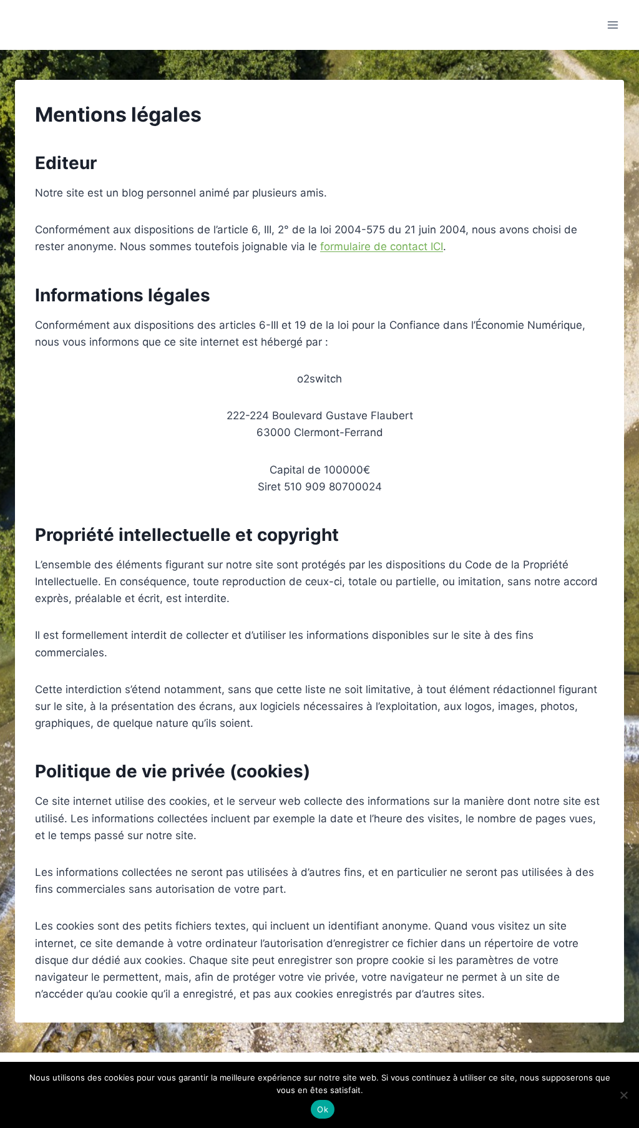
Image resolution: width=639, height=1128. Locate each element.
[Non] (623, 1095)
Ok (322, 1109)
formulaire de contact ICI (381, 246)
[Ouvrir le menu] (612, 24)
